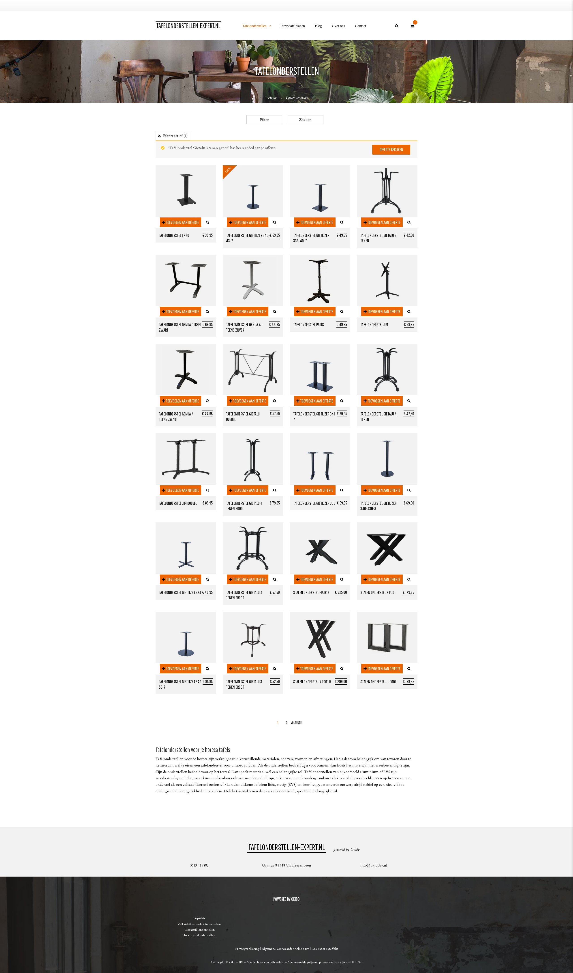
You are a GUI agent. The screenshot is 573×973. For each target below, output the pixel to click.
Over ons (338, 26)
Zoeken (305, 119)
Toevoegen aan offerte (182, 222)
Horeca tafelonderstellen (199, 935)
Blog (318, 26)
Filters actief (175, 135)
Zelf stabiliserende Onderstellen (199, 924)
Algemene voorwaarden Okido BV (285, 949)
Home (272, 98)
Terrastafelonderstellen (199, 930)
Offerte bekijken (391, 149)
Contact (360, 26)
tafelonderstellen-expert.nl (286, 847)
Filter (264, 119)
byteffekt (332, 949)
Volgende (295, 722)
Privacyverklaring (247, 949)
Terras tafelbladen (292, 26)
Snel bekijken (207, 222)
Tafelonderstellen (254, 26)
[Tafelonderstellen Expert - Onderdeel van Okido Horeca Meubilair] (188, 25)
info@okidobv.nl (373, 865)
